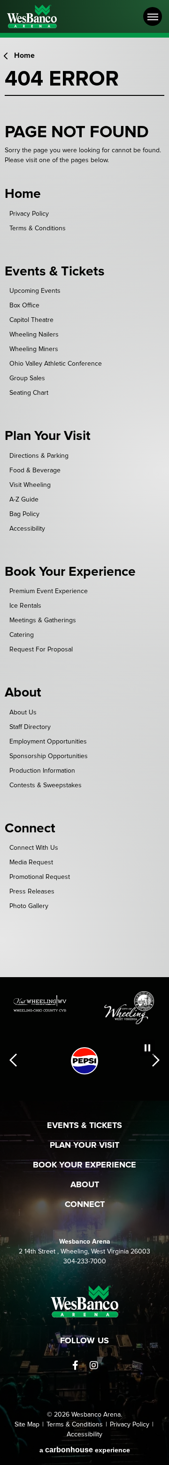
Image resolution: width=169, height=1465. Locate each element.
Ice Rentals (25, 606)
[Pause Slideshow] (147, 1048)
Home (24, 55)
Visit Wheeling (30, 485)
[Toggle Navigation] (152, 16)
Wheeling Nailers (34, 334)
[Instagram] (93, 1365)
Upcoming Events (35, 291)
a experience (84, 1450)
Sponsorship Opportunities (48, 756)
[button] (13, 1061)
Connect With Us (33, 848)
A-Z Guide (23, 499)
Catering (21, 635)
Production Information (42, 771)
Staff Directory (30, 727)
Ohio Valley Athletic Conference (55, 363)
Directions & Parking (39, 456)
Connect (30, 828)
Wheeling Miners (33, 349)
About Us (23, 712)
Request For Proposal (41, 649)
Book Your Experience (70, 572)
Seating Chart (28, 393)
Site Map (27, 1424)
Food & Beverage (35, 470)
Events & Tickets (55, 271)
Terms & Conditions (37, 228)
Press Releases (31, 891)
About (23, 692)
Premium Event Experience (48, 591)
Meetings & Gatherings (42, 620)
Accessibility (27, 528)
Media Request (31, 862)
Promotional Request (39, 877)
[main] (84, 509)
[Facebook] (75, 1365)
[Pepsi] (84, 1060)
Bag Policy (24, 514)
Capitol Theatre (31, 320)
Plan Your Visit (48, 436)
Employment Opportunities (48, 741)
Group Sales (27, 378)
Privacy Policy (29, 214)
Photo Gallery (28, 906)
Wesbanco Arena (41, 16)
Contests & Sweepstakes (45, 785)
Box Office (24, 305)
